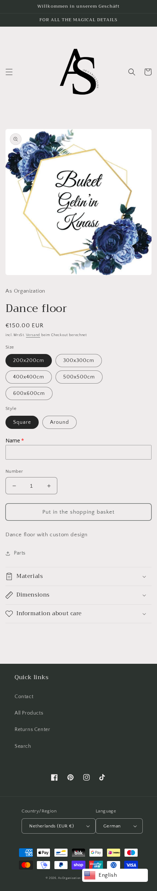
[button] (9, 72)
